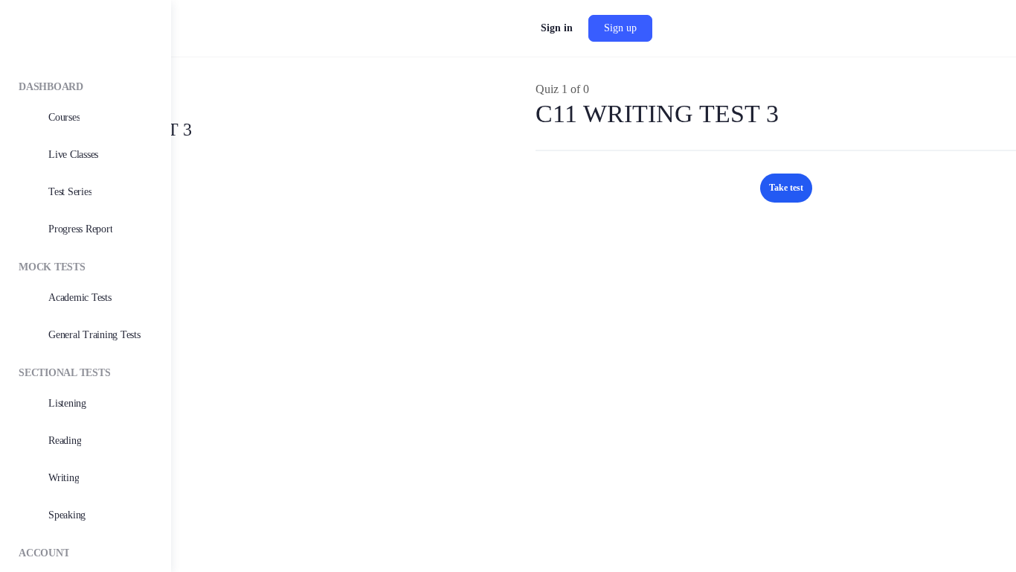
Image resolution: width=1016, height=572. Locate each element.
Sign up (620, 28)
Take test (786, 187)
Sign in (557, 28)
